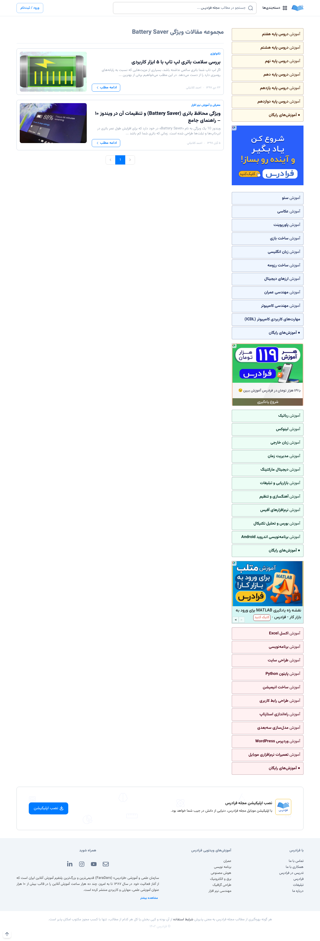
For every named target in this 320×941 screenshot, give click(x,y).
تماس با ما (296, 861)
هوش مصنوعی (221, 873)
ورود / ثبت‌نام (29, 8)
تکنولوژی (215, 53)
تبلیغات (298, 885)
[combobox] (181, 7)
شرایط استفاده (183, 919)
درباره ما (298, 891)
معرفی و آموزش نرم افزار (205, 105)
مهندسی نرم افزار (219, 891)
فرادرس (299, 879)
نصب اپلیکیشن (46, 808)
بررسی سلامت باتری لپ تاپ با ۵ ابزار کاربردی (176, 62)
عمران (227, 861)
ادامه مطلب (108, 87)
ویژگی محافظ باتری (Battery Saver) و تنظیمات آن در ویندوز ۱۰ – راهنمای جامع (157, 117)
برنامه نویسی (222, 867)
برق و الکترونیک (220, 879)
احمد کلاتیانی (193, 88)
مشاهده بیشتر (149, 898)
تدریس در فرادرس (291, 873)
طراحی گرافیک (221, 885)
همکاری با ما (295, 867)
